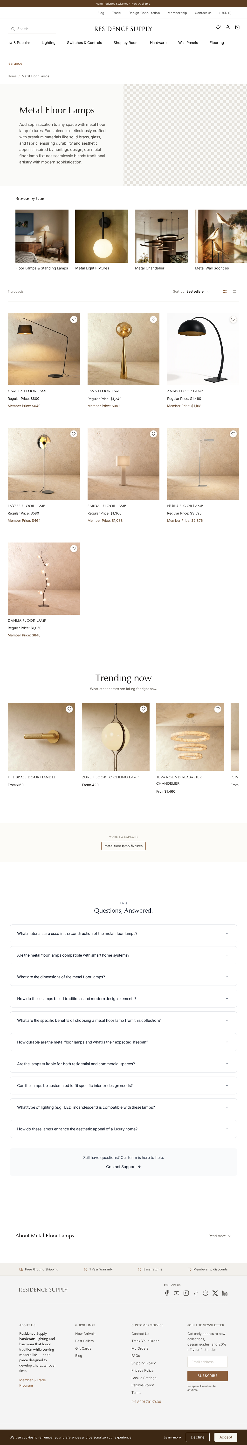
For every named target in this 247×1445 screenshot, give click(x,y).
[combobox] (32, 29)
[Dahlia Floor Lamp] (44, 579)
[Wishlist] (218, 27)
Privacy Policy (142, 1370)
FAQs (135, 1355)
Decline (198, 1437)
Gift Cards (83, 1348)
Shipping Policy (143, 1363)
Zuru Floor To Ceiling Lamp (110, 777)
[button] (237, 27)
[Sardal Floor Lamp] (124, 464)
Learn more (172, 1437)
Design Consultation (144, 13)
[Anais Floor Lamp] (203, 349)
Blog (100, 13)
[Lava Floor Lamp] (124, 349)
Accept (226, 1437)
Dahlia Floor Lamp (27, 621)
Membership (177, 13)
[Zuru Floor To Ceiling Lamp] (116, 737)
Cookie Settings (143, 1378)
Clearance (13, 63)
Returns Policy (142, 1385)
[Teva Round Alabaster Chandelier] (190, 737)
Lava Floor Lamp (105, 391)
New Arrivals (85, 1334)
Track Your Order (145, 1341)
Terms (136, 1392)
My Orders (139, 1348)
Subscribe (207, 1376)
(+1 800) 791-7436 (146, 1402)
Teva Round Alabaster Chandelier (179, 780)
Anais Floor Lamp (185, 391)
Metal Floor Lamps (35, 76)
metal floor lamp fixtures (123, 846)
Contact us (203, 13)
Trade (116, 13)
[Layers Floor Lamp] (44, 464)
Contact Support (121, 1166)
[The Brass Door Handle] (41, 737)
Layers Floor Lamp (26, 506)
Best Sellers (84, 1341)
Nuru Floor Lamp (185, 506)
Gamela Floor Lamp (27, 391)
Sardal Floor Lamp (107, 506)
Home (12, 76)
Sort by (179, 291)
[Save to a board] (73, 319)
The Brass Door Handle (32, 777)
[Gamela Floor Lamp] (44, 349)
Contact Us (140, 1334)
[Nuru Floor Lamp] (203, 464)
